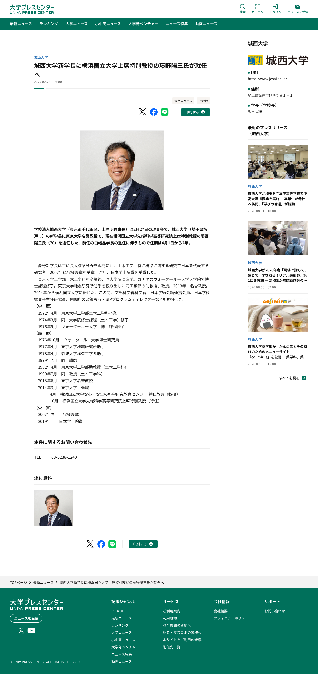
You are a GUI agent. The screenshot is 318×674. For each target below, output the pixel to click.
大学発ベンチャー (125, 646)
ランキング (120, 625)
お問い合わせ (274, 610)
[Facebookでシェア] (154, 112)
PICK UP (117, 610)
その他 (203, 100)
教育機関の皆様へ (177, 625)
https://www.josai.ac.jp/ (267, 78)
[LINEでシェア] (165, 112)
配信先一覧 (171, 646)
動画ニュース (121, 661)
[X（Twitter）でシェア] (143, 112)
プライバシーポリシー (231, 618)
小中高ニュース (123, 639)
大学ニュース (183, 100)
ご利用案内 (171, 610)
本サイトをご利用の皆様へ (184, 639)
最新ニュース (121, 618)
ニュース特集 (121, 654)
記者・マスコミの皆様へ (182, 632)
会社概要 (221, 610)
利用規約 (170, 618)
